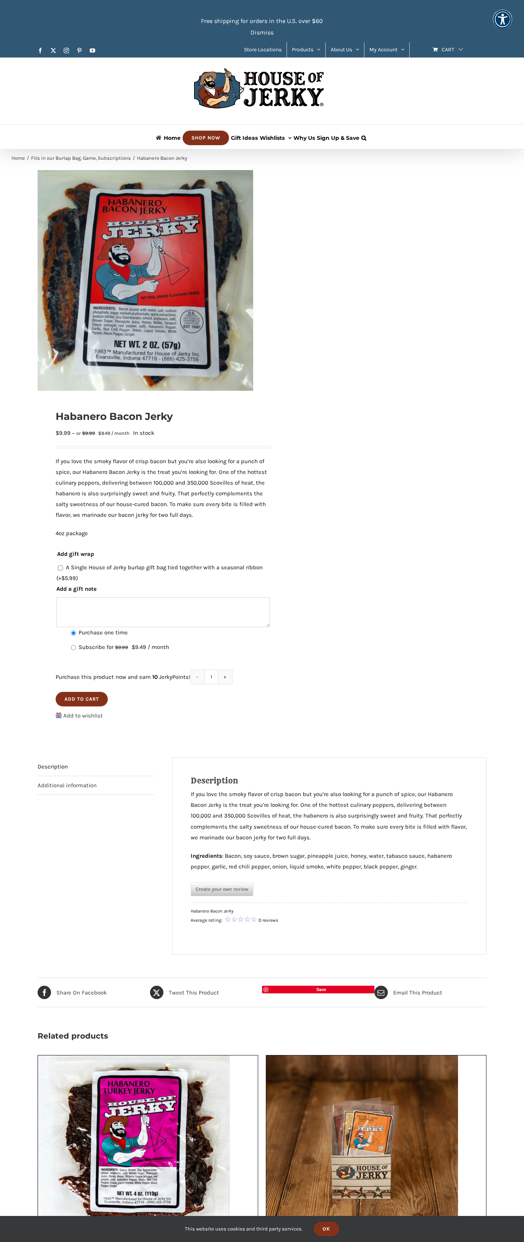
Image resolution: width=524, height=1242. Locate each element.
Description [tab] (53, 766)
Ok (326, 1229)
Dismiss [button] (262, 32)
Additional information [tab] (67, 785)
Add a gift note (76, 588)
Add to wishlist (83, 715)
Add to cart (81, 699)
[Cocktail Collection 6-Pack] (362, 1060)
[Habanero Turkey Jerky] (134, 1060)
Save (321, 989)
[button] (363, 137)
